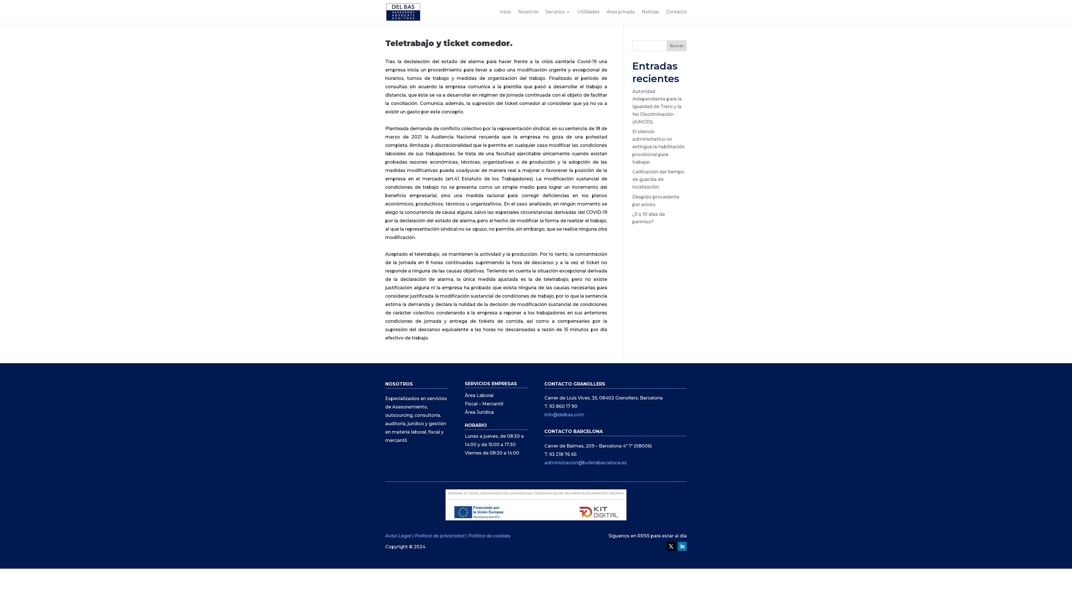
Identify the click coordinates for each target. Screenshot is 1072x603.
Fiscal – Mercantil (484, 404)
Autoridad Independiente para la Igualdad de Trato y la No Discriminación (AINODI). (657, 107)
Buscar (677, 45)
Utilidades (588, 12)
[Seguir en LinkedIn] (682, 546)
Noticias (650, 12)
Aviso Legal (398, 536)
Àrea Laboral (479, 396)
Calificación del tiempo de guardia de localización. (658, 179)
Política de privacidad (440, 536)
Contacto (676, 12)
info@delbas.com (564, 414)
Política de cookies (489, 536)
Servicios (554, 12)
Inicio (505, 12)
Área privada (621, 12)
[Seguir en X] (671, 546)
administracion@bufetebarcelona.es (585, 462)
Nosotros (528, 12)
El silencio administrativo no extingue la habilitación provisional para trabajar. (658, 147)
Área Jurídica (479, 412)
